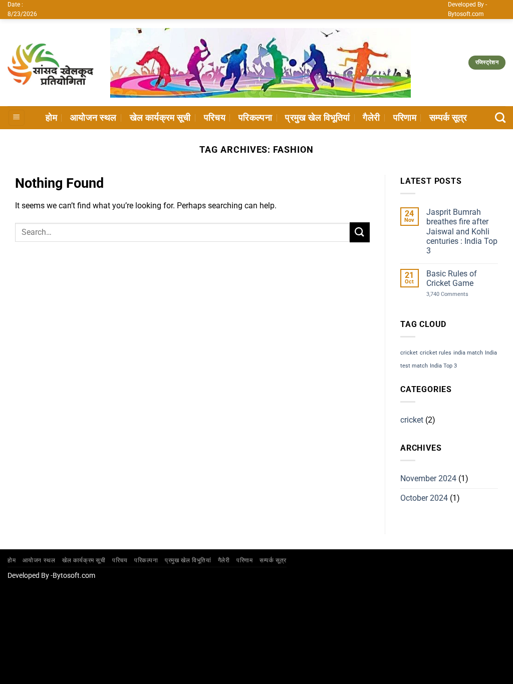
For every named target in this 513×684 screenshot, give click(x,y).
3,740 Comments (456, 294)
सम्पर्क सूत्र (448, 118)
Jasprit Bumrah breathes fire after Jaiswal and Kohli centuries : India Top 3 (461, 231)
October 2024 (424, 498)
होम (51, 118)
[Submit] (360, 232)
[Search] (500, 117)
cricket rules (435, 353)
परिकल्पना (255, 118)
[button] (17, 118)
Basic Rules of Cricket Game (451, 278)
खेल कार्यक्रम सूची (160, 118)
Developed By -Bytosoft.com (51, 575)
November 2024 (428, 478)
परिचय (214, 118)
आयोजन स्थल (93, 118)
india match (468, 353)
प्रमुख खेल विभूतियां (317, 118)
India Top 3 (443, 366)
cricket (409, 353)
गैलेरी (371, 118)
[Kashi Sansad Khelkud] (51, 62)
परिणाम (404, 118)
